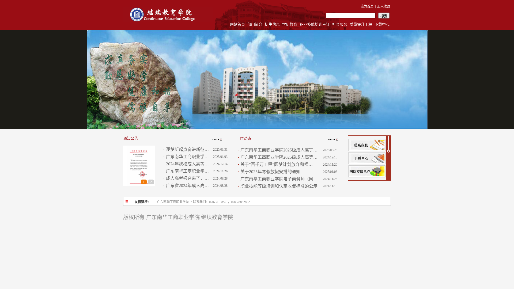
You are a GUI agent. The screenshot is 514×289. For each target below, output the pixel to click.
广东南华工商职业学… (187, 156)
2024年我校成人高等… (187, 164)
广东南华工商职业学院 (173, 202)
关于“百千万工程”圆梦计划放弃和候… (276, 164)
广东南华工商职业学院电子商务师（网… (279, 179)
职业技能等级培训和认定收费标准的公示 (279, 186)
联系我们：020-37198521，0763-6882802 (221, 202)
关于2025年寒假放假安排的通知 (270, 171)
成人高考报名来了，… (187, 178)
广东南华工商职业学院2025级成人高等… (279, 150)
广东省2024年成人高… (187, 185)
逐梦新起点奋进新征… (187, 149)
